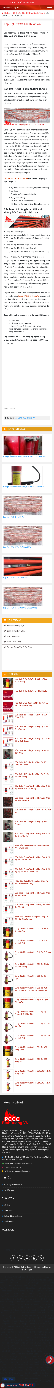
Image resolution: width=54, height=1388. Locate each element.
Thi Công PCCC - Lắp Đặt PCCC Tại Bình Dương (23, 13)
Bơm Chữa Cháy (14, 642)
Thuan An (31, 418)
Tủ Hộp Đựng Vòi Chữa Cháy (19, 647)
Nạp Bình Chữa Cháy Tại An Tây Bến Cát (31, 691)
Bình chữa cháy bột (15, 625)
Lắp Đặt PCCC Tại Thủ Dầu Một (17, 547)
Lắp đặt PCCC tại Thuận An (16, 178)
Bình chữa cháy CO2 (16, 631)
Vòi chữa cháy (13, 636)
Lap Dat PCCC (20, 418)
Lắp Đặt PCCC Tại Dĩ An (13, 517)
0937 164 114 (20, 1385)
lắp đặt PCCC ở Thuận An (28, 296)
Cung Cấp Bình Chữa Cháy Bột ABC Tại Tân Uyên (24, 456)
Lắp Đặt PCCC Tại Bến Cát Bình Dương (20, 608)
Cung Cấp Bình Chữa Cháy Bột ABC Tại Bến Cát (23, 487)
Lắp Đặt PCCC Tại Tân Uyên (15, 577)
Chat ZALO (8, 1379)
